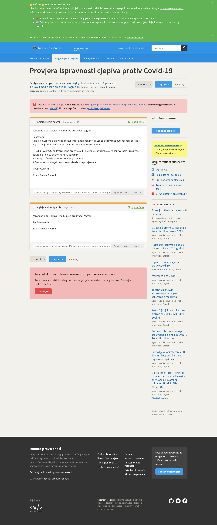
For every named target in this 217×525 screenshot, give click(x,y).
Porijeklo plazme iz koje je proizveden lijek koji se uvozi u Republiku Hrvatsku (169, 334)
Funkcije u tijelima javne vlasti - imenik (169, 212)
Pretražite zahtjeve (108, 458)
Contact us (54, 90)
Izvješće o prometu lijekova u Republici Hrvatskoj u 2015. (169, 229)
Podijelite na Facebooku (168, 174)
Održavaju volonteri (40, 472)
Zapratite (163, 84)
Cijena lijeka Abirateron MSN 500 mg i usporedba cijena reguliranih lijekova (168, 355)
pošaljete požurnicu (99, 108)
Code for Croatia (51, 478)
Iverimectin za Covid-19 (165, 276)
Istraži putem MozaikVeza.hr (171, 193)
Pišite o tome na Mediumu (170, 179)
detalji (53, 108)
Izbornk (142, 84)
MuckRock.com (135, 37)
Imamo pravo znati (47, 48)
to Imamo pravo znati (169, 186)
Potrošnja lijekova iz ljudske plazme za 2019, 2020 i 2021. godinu (168, 314)
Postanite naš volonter (132, 464)
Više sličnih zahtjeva (160, 398)
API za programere (135, 474)
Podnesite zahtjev (39, 58)
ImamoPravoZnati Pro (167, 145)
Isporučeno (138, 121)
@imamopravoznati (178, 500)
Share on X (161, 169)
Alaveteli (67, 472)
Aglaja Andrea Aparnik (86, 83)
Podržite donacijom (169, 471)
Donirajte (43, 291)
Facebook (184, 500)
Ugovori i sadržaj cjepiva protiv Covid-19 (166, 263)
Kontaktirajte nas (134, 458)
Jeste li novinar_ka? (108, 467)
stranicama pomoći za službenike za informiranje (101, 12)
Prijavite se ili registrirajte (130, 47)
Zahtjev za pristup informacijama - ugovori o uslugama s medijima (167, 293)
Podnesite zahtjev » (166, 130)
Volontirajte (126, 58)
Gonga (65, 478)
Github (171, 500)
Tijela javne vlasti (92, 58)
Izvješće (137, 192)
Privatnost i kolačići (135, 470)
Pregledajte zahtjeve (66, 58)
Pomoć (110, 58)
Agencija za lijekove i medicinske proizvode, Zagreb (73, 85)
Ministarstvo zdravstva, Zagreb (166, 269)
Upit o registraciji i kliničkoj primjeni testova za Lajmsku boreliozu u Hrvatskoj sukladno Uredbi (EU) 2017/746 (168, 380)
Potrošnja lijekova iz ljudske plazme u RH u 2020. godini (168, 246)
